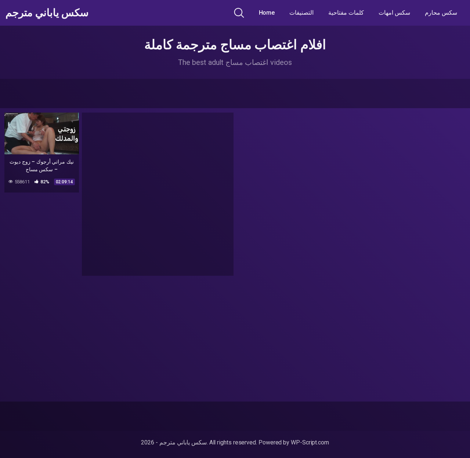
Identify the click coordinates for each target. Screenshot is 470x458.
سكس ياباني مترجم (47, 13)
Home (267, 12)
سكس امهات (394, 12)
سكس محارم (441, 12)
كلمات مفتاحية (346, 12)
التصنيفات (301, 12)
